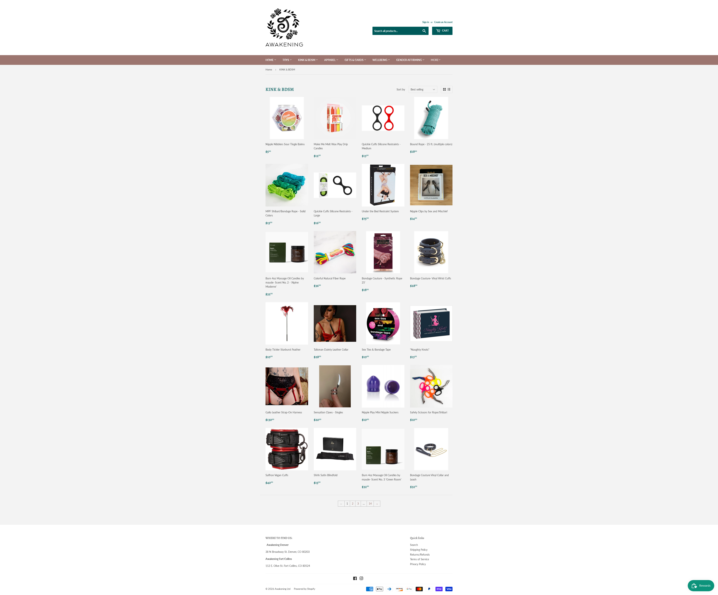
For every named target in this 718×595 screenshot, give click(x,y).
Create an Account (443, 22)
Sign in (425, 22)
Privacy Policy (418, 564)
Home (270, 59)
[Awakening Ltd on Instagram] (361, 578)
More (434, 59)
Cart (445, 30)
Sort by (401, 89)
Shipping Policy (418, 549)
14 (370, 503)
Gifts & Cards (354, 59)
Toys (286, 59)
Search (414, 544)
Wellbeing (380, 59)
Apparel (330, 59)
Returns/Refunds (420, 554)
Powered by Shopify (304, 588)
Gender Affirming (409, 59)
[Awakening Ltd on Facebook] (355, 578)
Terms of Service (419, 559)
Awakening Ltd (282, 588)
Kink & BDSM (307, 59)
